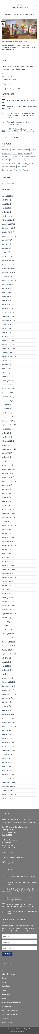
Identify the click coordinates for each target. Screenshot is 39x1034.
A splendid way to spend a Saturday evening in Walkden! (19, 123)
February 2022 (7, 381)
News (4, 998)
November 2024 (7, 272)
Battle (13, 150)
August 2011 (6, 730)
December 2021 (7, 389)
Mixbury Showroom (30, 156)
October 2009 (7, 790)
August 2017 (6, 529)
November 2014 (7, 610)
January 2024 (6, 312)
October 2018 (7, 477)
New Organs (6, 994)
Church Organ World (23, 150)
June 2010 (5, 766)
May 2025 (5, 252)
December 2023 (7, 316)
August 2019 (6, 453)
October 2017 (7, 521)
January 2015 (6, 602)
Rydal (18, 166)
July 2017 (5, 533)
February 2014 (7, 634)
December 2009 (7, 782)
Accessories (5, 150)
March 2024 (6, 304)
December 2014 (7, 606)
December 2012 (7, 682)
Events (20, 153)
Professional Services (9, 1014)
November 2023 (7, 320)
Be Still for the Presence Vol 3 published (21, 100)
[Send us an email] (11, 862)
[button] (3, 6)
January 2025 (6, 264)
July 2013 (5, 658)
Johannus (14, 156)
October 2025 (7, 232)
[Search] (36, 6)
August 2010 (6, 758)
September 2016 (7, 545)
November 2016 (7, 541)
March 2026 (6, 216)
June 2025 (5, 248)
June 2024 (5, 292)
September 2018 (7, 481)
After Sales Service (8, 974)
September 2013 (7, 654)
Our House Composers (10, 1010)
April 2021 (5, 409)
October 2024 (7, 276)
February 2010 (7, 774)
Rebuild (25, 163)
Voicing (25, 170)
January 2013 (6, 678)
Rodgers (12, 166)
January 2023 (6, 344)
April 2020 (5, 433)
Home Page (6, 986)
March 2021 (6, 413)
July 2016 (5, 549)
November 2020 (7, 421)
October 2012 (7, 690)
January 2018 (6, 509)
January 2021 (6, 417)
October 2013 (7, 650)
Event (14, 153)
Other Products (7, 1006)
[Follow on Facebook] (3, 862)
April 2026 (5, 212)
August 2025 (6, 240)
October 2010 (7, 754)
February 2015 (7, 598)
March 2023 (6, 336)
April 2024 (5, 300)
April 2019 (5, 457)
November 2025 (7, 228)
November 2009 (7, 786)
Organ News (6, 163)
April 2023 (5, 332)
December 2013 (7, 642)
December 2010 (7, 750)
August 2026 (6, 196)
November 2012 (7, 686)
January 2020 (6, 445)
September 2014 (7, 614)
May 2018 (5, 497)
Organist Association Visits (11, 1002)
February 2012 (7, 714)
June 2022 (5, 369)
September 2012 (7, 694)
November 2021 (7, 393)
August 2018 (6, 485)
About (4, 970)
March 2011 (6, 738)
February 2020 (7, 441)
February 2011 (7, 742)
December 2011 (7, 722)
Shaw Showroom (7, 170)
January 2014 (6, 638)
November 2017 (7, 517)
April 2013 (5, 670)
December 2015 (7, 569)
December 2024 (7, 268)
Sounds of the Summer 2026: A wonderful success (22, 912)
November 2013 (7, 646)
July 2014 (5, 618)
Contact (4, 978)
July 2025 (5, 244)
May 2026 (5, 208)
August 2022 (6, 361)
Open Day (5, 160)
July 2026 (5, 200)
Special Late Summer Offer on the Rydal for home (22, 107)
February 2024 (7, 308)
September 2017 (7, 525)
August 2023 (6, 328)
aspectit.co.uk (25, 1031)
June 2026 (5, 204)
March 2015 (6, 594)
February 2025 (7, 260)
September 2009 (7, 794)
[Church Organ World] (19, 6)
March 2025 (6, 256)
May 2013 (5, 666)
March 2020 (6, 437)
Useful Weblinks (7, 1022)
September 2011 (7, 726)
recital (31, 163)
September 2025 (7, 236)
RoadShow (5, 166)
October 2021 (7, 397)
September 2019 (7, 449)
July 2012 (5, 702)
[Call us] (14, 862)
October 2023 (7, 324)
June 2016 (5, 553)
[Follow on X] (7, 862)
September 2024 (7, 280)
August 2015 (6, 582)
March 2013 (6, 674)
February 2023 (7, 340)
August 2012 (6, 698)
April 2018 (5, 501)
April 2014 (5, 626)
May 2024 (5, 296)
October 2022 (7, 353)
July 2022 (5, 365)
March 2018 (6, 505)
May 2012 (5, 706)
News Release (6, 184)
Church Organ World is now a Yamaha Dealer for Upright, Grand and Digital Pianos (20, 115)
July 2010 (5, 762)
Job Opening (6, 156)
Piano (19, 163)
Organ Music (28, 160)
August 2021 (6, 401)
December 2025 (7, 224)
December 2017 (7, 513)
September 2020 (7, 425)
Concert (33, 150)
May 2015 (5, 590)
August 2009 (6, 798)
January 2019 (6, 465)
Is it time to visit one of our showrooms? (14, 41)
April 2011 (5, 734)
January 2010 (6, 778)
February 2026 (7, 220)
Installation (27, 153)
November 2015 (7, 573)
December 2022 (7, 348)
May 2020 (5, 429)
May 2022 (5, 373)
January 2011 (6, 746)
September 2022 (7, 356)
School (24, 166)
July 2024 (5, 288)
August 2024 (6, 284)
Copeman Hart (6, 153)
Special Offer (18, 170)
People (14, 163)
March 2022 (6, 377)
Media (4, 990)
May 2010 (5, 770)
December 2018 (7, 469)
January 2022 (6, 385)
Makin (21, 156)
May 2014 (5, 622)
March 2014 (6, 630)
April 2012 (5, 710)
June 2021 (5, 405)
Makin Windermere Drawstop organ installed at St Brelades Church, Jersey (20, 130)
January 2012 (6, 718)
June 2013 (5, 662)
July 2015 (5, 585)
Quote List (5, 1018)
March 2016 (6, 561)
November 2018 (7, 473)
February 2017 (7, 537)
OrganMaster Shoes (16, 160)
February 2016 (7, 565)
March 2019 (6, 461)
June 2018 (5, 493)
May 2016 (5, 557)
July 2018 (5, 489)
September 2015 (7, 577)
